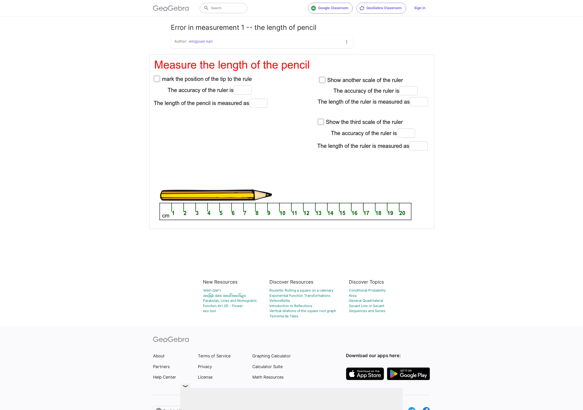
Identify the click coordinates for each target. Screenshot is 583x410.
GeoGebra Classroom (383, 8)
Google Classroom (333, 8)
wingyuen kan (200, 41)
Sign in (419, 8)
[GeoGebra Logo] (171, 8)
